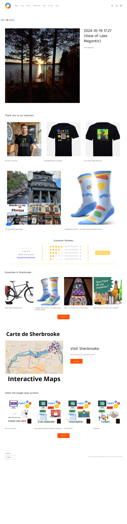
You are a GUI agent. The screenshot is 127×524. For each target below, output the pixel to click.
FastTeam (96, 428)
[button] (112, 6)
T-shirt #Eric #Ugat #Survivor (93, 161)
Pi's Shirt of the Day (11, 161)
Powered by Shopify (117, 456)
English (9, 457)
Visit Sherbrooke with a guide (14, 229)
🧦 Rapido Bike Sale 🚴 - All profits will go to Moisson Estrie (83, 229)
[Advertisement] (59, 494)
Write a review (102, 253)
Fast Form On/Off (10, 428)
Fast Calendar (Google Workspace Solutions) (48, 428)
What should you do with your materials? (106, 308)
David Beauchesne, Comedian (53, 161)
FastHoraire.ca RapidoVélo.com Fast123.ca (102, 456)
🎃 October (10, 20)
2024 (3, 20)
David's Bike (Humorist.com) (13, 308)
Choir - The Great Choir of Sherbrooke (76, 308)
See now (76, 361)
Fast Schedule (68, 428)
